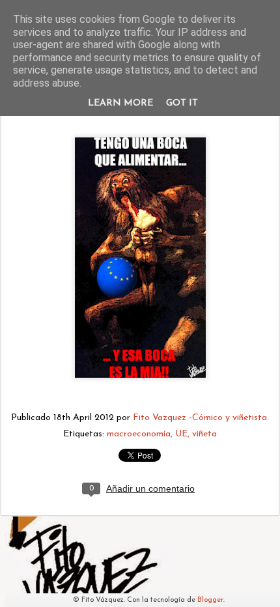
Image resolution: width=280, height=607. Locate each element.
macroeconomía (139, 434)
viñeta (204, 434)
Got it (182, 103)
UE (181, 434)
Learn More (120, 103)
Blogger (210, 600)
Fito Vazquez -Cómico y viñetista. (201, 418)
